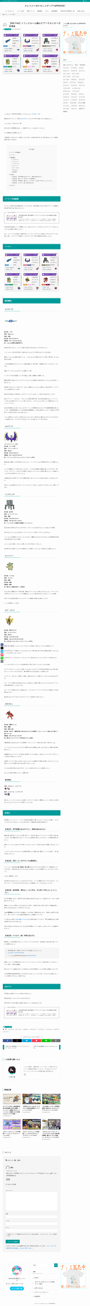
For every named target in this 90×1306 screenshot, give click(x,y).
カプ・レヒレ (75, 76)
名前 (7, 1214)
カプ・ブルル (66, 76)
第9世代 (65, 111)
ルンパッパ (15, 165)
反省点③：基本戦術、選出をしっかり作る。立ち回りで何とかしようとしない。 (33, 180)
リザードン (74, 108)
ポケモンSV (73, 102)
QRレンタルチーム (68, 65)
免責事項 (37, 1296)
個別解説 (12, 157)
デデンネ (81, 94)
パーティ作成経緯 (15, 152)
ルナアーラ (15, 161)
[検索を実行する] (56, 1265)
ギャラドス (73, 82)
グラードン (82, 85)
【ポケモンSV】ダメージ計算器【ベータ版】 (44, 1283)
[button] (7, 1040)
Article (36, 1277)
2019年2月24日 (31, 955)
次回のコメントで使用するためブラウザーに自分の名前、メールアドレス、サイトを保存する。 (32, 1234)
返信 (8, 1179)
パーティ (12, 155)
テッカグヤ (66, 94)
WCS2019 (82, 65)
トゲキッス (66, 97)
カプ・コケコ (15, 167)
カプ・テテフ (75, 73)
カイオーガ (15, 159)
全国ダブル (82, 108)
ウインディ (66, 68)
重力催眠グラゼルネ (22, 919)
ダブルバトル (33, 1029)
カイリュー (82, 70)
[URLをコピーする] (55, 1040)
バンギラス (74, 100)
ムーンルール (49, 1029)
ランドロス (66, 108)
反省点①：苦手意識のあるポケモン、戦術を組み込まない (27, 176)
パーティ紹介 (8, 29)
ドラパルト (74, 97)
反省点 (12, 174)
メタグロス (74, 105)
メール (7, 1220)
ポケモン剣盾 (81, 102)
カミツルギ (66, 79)
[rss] (84, 1)
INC (6, 1029)
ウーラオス (74, 68)
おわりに (12, 185)
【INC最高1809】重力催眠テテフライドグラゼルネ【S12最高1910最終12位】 (37, 216)
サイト (7, 1227)
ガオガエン (15, 170)
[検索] (86, 1)
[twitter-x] (25, 1074)
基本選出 (14, 172)
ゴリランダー (66, 88)
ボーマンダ (82, 100)
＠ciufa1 (34, 114)
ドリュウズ (82, 97)
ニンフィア (66, 100)
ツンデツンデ (15, 163)
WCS (76, 65)
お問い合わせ (38, 1288)
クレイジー (66, 85)
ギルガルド (80, 82)
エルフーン (66, 70)
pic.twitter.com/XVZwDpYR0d (16, 952)
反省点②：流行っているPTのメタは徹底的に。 (24, 178)
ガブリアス (82, 79)
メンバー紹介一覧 (17, 1288)
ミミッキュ (66, 105)
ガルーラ (65, 82)
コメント (9, 1190)
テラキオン (74, 94)
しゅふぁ (12, 1077)
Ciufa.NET (23, 118)
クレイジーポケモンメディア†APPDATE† (45, 6)
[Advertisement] (31, 93)
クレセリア (74, 85)
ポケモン (65, 102)
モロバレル (82, 105)
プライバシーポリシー (41, 1292)
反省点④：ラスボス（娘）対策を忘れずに (23, 182)
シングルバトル (76, 88)
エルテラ (81, 68)
